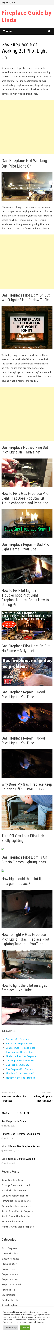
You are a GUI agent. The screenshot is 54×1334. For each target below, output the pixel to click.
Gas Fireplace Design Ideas (20, 1052)
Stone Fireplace (9, 1305)
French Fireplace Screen (14, 1190)
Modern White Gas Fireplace (20, 1077)
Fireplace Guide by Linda (27, 16)
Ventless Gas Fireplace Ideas (20, 1047)
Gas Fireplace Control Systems (18, 1158)
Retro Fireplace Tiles (12, 1180)
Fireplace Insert (9, 1269)
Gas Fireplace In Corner (14, 1121)
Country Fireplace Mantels (15, 1195)
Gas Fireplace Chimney (17, 1064)
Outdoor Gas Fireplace (17, 1039)
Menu (9, 31)
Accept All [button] (25, 1327)
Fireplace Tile (8, 1289)
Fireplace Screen (10, 1279)
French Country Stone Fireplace (18, 1226)
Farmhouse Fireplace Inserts (16, 1200)
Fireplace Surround (11, 1284)
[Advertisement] (27, 127)
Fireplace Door (9, 1263)
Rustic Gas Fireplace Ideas (19, 1043)
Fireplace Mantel (10, 1274)
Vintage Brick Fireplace (13, 1221)
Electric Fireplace (10, 1258)
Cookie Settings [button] (11, 1327)
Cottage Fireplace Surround (16, 1185)
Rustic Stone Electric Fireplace (17, 1211)
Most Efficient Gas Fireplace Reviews (22, 1146)
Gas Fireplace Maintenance (20, 1060)
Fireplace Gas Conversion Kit (20, 1073)
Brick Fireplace (9, 1248)
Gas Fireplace (8, 1294)
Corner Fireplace (10, 1253)
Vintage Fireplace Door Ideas (16, 1206)
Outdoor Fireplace (11, 1300)
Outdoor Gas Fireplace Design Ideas (21, 1134)
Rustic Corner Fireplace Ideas (17, 1216)
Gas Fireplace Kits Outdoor (20, 1069)
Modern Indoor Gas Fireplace (21, 1056)
